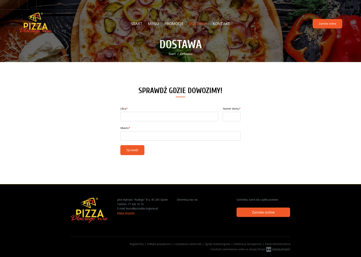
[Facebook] (23, 4)
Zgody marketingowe (217, 244)
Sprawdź (132, 150)
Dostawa (198, 23)
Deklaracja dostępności (248, 244)
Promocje (174, 23)
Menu (153, 23)
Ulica (123, 108)
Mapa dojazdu (126, 213)
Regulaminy (137, 244)
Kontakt (221, 23)
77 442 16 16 (136, 204)
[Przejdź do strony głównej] (43, 23)
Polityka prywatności (159, 244)
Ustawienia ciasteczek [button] (188, 244)
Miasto (124, 128)
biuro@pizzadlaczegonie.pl (142, 208)
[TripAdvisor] (33, 4)
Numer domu (231, 108)
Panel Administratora (277, 244)
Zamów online (327, 23)
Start (137, 23)
